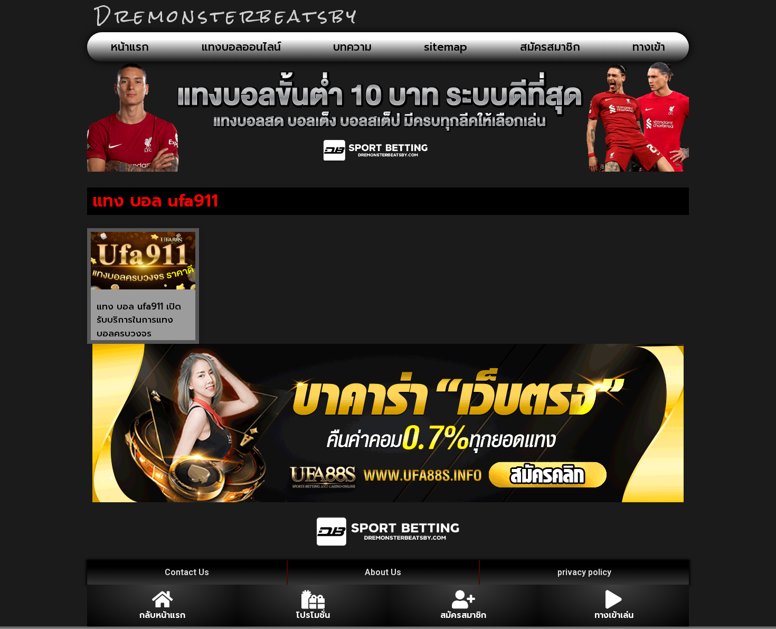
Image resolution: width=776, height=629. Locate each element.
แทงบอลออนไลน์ (241, 47)
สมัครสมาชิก (550, 47)
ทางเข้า (648, 47)
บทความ (352, 47)
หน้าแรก (130, 47)
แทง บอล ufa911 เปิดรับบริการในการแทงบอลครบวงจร (139, 319)
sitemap (445, 47)
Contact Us (187, 572)
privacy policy (584, 572)
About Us (383, 572)
